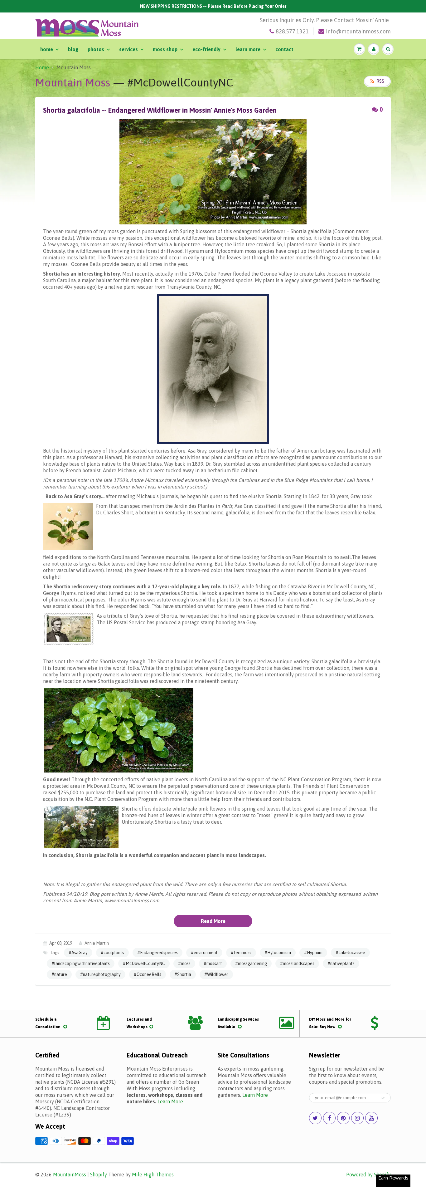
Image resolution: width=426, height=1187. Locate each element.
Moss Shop (165, 49)
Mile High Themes (153, 1174)
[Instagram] (357, 1118)
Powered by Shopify (368, 1174)
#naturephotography (100, 974)
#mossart (213, 963)
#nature (59, 974)
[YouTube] (371, 1118)
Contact (284, 49)
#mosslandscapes (297, 963)
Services (128, 49)
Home (46, 49)
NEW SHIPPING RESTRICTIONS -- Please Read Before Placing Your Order (213, 6)
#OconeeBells (147, 974)
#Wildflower (216, 974)
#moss (184, 963)
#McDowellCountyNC (144, 963)
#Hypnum (313, 952)
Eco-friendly (206, 49)
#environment (204, 952)
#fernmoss (241, 952)
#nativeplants (341, 963)
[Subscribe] (383, 1098)
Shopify (98, 1174)
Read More (213, 921)
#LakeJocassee (350, 952)
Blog (73, 49)
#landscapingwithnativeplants (80, 963)
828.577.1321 (292, 31)
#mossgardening (251, 963)
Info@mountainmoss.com (358, 31)
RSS (380, 81)
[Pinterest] (343, 1118)
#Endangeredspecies (157, 952)
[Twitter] (315, 1118)
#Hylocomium (277, 952)
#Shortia (182, 974)
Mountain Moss (72, 82)
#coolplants (112, 952)
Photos (96, 49)
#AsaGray (78, 952)
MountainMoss (69, 1174)
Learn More (247, 49)
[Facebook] (329, 1118)
